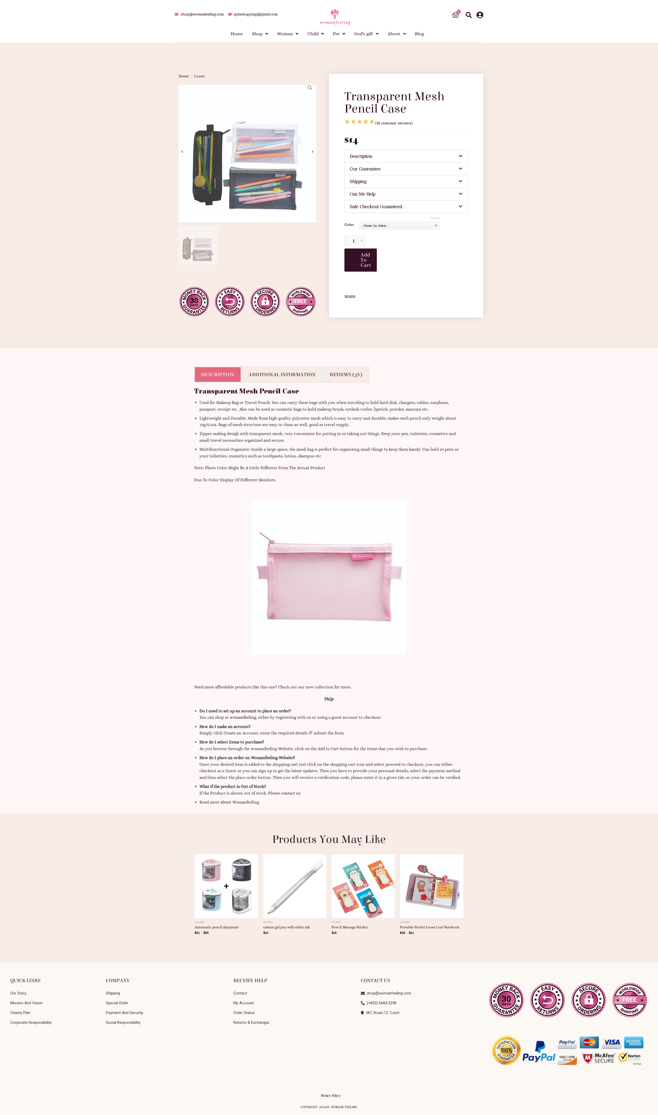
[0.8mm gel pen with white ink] (295, 884)
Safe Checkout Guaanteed (376, 206)
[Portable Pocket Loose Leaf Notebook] (431, 884)
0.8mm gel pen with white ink (286, 927)
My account (243, 1003)
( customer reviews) (394, 123)
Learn (199, 76)
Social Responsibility (123, 1022)
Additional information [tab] (282, 374)
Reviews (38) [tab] (346, 374)
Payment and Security (124, 1012)
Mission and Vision (26, 1003)
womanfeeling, (243, 717)
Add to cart (366, 260)
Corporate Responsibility (31, 1022)
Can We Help (363, 194)
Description (361, 156)
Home (184, 76)
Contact (240, 993)
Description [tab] (217, 374)
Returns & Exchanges (251, 1022)
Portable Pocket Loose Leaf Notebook (430, 927)
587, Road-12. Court (381, 1012)
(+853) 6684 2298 (380, 1003)
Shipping (358, 181)
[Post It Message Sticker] (363, 884)
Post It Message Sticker (350, 927)
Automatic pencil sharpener (217, 927)
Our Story (18, 993)
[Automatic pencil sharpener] (226, 884)
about (226, 802)
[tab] (406, 156)
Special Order (117, 1003)
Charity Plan (20, 1012)
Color (349, 225)
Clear (435, 218)
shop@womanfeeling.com (388, 993)
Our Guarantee (365, 169)
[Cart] (455, 15)
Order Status (244, 1012)
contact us (290, 793)
